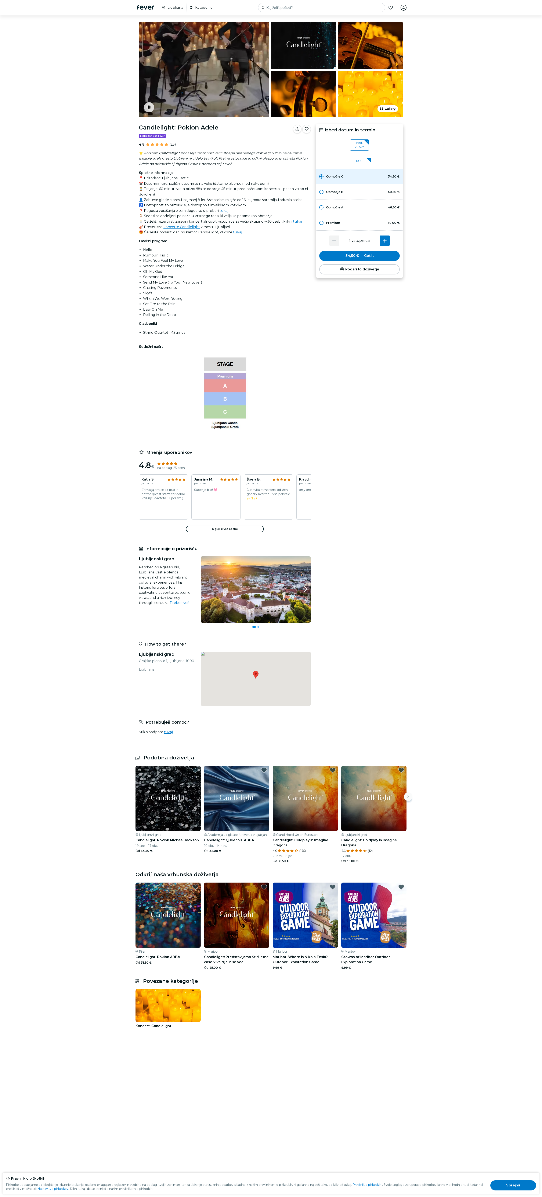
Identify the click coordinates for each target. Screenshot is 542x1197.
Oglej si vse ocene (225, 528)
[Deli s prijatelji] (297, 129)
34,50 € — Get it (360, 256)
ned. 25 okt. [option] (359, 145)
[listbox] (359, 145)
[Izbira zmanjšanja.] (334, 241)
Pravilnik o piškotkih (367, 1185)
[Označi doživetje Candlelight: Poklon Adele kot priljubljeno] (306, 129)
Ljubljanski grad (156, 654)
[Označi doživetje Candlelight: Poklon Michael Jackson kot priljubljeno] (195, 770)
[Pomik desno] (408, 796)
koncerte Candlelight (181, 227)
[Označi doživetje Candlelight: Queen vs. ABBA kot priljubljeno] (264, 770)
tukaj (224, 211)
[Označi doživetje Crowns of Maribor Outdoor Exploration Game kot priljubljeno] (401, 887)
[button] (359, 176)
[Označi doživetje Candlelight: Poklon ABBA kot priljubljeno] (195, 887)
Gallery (390, 109)
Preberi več (179, 603)
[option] (359, 176)
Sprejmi (513, 1185)
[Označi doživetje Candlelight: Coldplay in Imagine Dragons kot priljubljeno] (332, 770)
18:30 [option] (360, 161)
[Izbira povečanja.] (385, 241)
